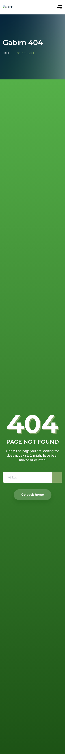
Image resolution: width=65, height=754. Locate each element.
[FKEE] (8, 7)
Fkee (6, 53)
